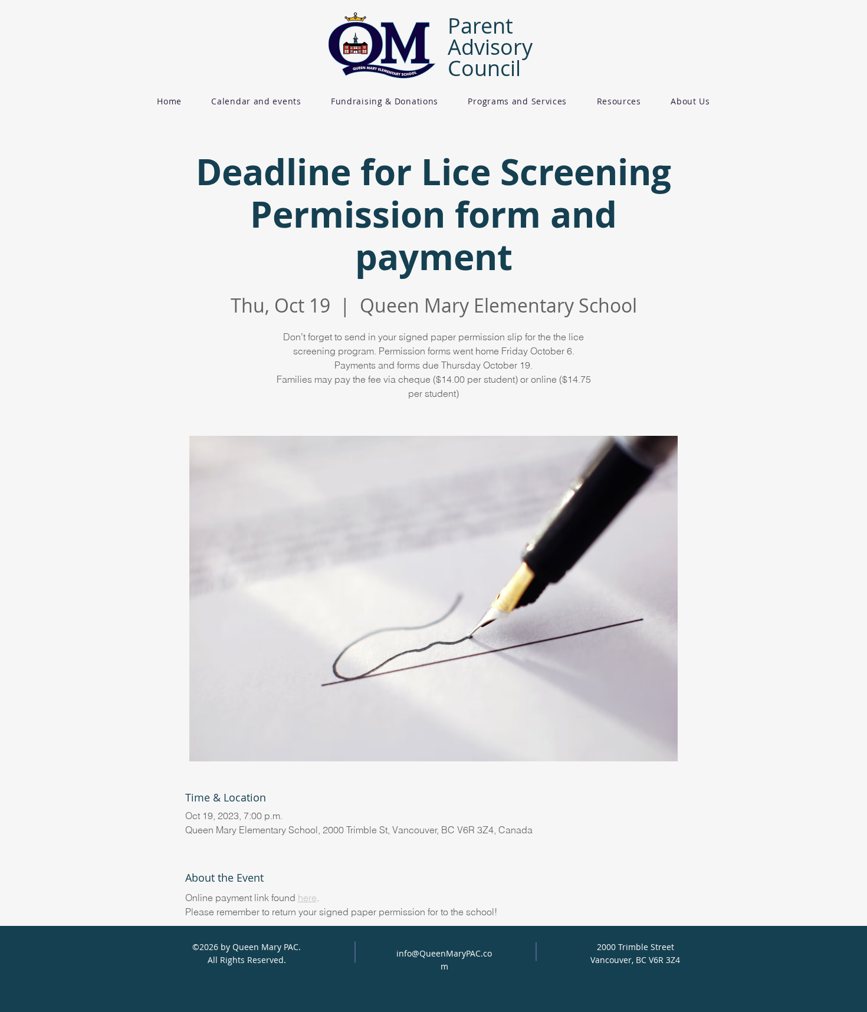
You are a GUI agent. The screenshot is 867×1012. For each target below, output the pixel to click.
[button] (384, 101)
